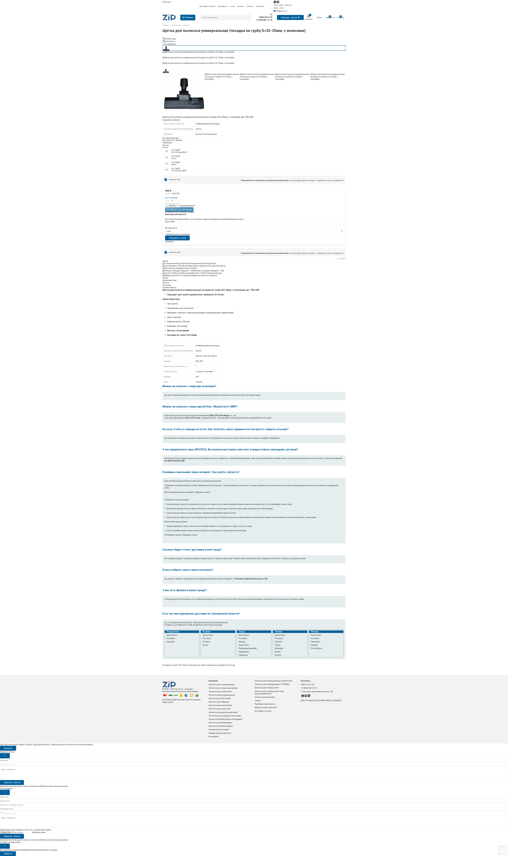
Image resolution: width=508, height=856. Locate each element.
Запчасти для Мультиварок (221, 726)
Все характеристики (170, 138)
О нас (232, 6)
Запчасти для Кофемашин (220, 723)
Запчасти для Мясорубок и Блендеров (225, 719)
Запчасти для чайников (219, 702)
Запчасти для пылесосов (219, 709)
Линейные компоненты (265, 704)
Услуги (258, 700)
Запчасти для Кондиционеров (222, 695)
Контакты (260, 6)
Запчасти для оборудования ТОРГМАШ (272, 684)
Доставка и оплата (207, 6)
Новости (250, 6)
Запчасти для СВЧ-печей (219, 698)
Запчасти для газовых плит (267, 688)
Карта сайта (167, 702)
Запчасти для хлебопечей (220, 691)
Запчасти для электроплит (220, 705)
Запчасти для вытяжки (265, 697)
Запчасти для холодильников (222, 684)
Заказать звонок (12, 782)
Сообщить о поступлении (179, 210)
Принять (8, 748)
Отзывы (240, 6)
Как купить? (223, 6)
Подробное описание (171, 120)
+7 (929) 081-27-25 (264, 20)
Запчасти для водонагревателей (223, 712)
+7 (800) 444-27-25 (309, 688)
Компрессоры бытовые (219, 729)
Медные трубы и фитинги (266, 707)
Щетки (165, 261)
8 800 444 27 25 (265, 17)
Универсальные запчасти (220, 733)
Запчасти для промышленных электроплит (273, 681)
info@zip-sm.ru (281, 11)
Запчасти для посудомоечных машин (225, 716)
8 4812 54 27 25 (307, 684)
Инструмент (214, 736)
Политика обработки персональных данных (181, 700)
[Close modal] (5, 755)
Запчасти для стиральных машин (223, 688)
